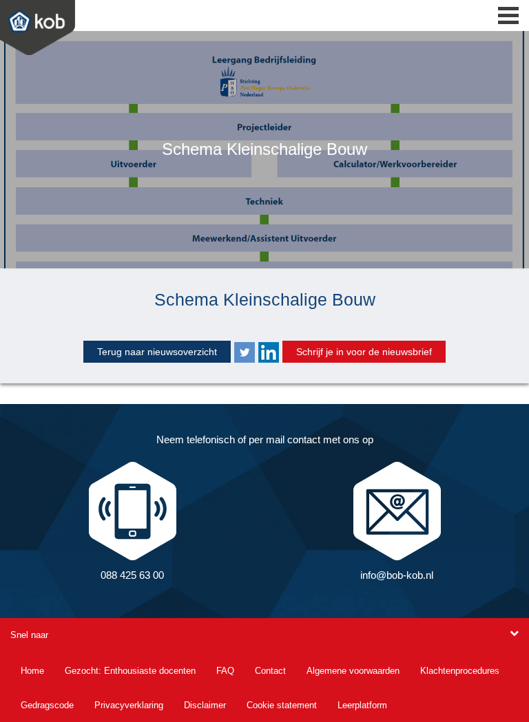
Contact (270, 671)
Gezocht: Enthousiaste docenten (130, 671)
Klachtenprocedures (459, 671)
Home (32, 671)
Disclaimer (205, 705)
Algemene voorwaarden (353, 671)
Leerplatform (362, 705)
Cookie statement (282, 705)
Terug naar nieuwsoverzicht (157, 351)
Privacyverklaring (128, 705)
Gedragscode (47, 705)
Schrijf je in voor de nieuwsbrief (364, 351)
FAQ (225, 671)
